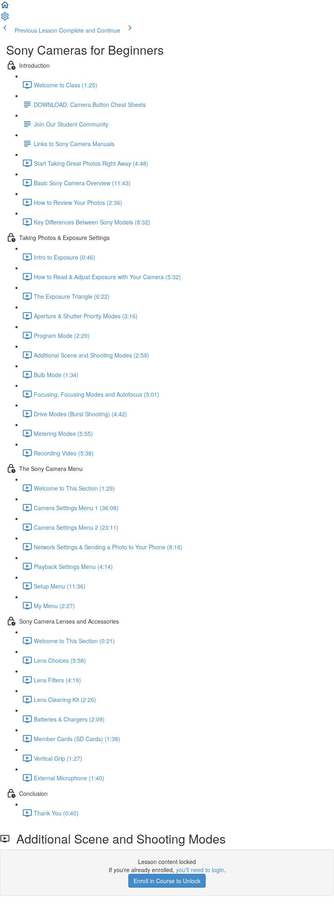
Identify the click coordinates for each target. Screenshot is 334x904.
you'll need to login (200, 870)
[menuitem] (5, 19)
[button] (5, 7)
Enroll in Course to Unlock (167, 881)
